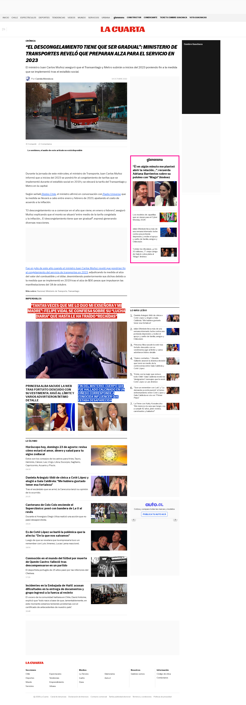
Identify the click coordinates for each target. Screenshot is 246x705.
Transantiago (73, 291)
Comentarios (46, 144)
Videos (71, 17)
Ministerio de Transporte (56, 291)
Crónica (31, 40)
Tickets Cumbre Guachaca (173, 17)
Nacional (41, 291)
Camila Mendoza (44, 78)
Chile (15, 17)
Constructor (134, 17)
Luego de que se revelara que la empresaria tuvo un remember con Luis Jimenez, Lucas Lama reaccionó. (53, 542)
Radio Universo (111, 194)
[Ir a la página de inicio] (123, 29)
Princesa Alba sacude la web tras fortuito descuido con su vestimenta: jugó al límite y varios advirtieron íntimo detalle (50, 393)
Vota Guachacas (198, 17)
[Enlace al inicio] (155, 160)
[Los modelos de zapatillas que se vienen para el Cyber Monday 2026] (168, 218)
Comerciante (150, 17)
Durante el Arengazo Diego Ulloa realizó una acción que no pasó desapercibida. (56, 518)
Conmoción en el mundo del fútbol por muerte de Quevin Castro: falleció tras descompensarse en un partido (56, 562)
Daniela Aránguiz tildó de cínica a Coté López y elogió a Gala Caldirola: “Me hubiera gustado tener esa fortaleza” (57, 481)
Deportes (44, 17)
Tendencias (58, 17)
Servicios (93, 17)
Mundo (82, 17)
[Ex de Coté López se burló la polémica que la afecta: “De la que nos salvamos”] (109, 540)
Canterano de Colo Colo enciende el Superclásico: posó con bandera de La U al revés (54, 508)
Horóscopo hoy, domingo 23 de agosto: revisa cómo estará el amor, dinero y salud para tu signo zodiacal (56, 450)
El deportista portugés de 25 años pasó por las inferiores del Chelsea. (57, 571)
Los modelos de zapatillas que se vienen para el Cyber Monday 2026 (145, 217)
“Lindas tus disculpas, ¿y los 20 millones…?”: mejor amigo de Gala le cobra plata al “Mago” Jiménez (145, 253)
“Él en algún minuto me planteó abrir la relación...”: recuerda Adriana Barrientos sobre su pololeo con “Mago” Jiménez (154, 172)
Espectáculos (28, 17)
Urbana (106, 17)
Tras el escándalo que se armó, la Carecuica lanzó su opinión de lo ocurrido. (57, 491)
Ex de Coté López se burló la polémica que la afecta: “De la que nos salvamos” (55, 533)
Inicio (6, 17)
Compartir (32, 144)
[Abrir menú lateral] (4, 29)
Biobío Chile (48, 194)
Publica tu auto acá (154, 514)
